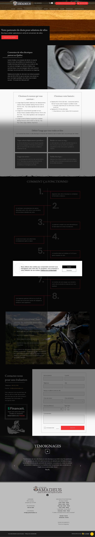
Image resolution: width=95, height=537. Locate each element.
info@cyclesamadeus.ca (16, 388)
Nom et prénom (48, 375)
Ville (66, 383)
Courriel (67, 375)
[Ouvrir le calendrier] (61, 409)
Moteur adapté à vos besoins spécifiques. (28, 339)
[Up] (92, 534)
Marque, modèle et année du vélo (52, 390)
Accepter (69, 267)
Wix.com (78, 533)
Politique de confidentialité (30, 533)
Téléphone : (11, 385)
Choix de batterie (69, 398)
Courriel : (7, 388)
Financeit (22, 415)
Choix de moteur (48, 398)
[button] (51, 3)
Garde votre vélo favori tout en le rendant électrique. (31, 331)
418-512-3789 (30, 507)
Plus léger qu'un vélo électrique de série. (27, 327)
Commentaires (47, 413)
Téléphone (46, 383)
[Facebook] (47, 495)
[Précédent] (14, 465)
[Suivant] (80, 465)
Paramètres (69, 270)
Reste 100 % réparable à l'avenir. (25, 335)
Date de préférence (49, 405)
